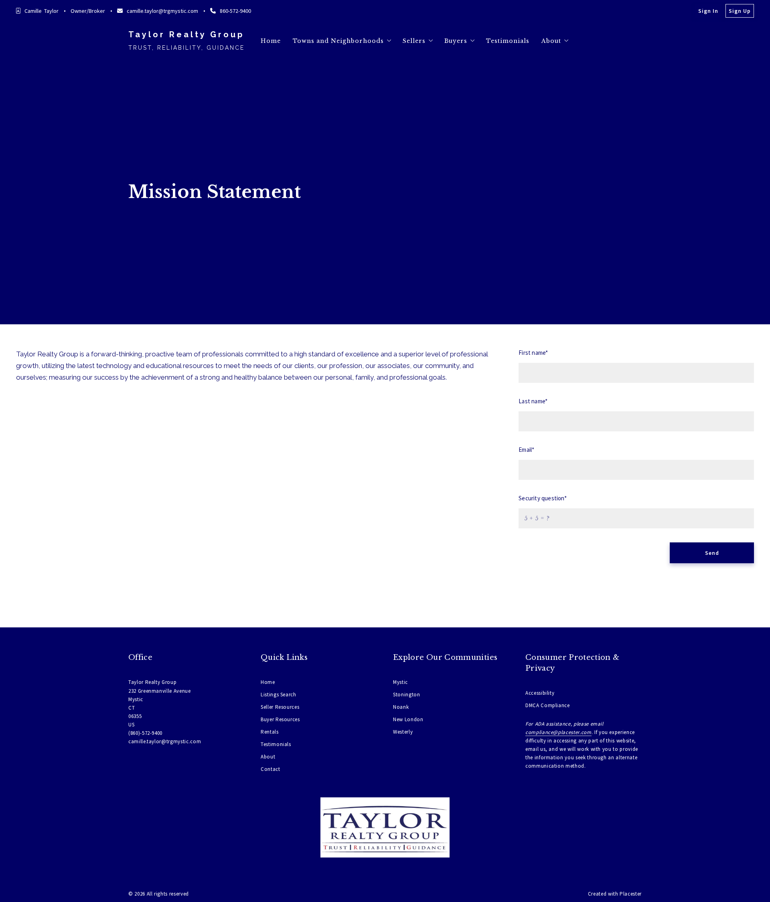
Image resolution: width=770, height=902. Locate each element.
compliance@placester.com (558, 732)
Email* (526, 449)
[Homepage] (385, 827)
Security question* (542, 498)
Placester (631, 893)
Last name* (533, 401)
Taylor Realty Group (186, 34)
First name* (533, 352)
